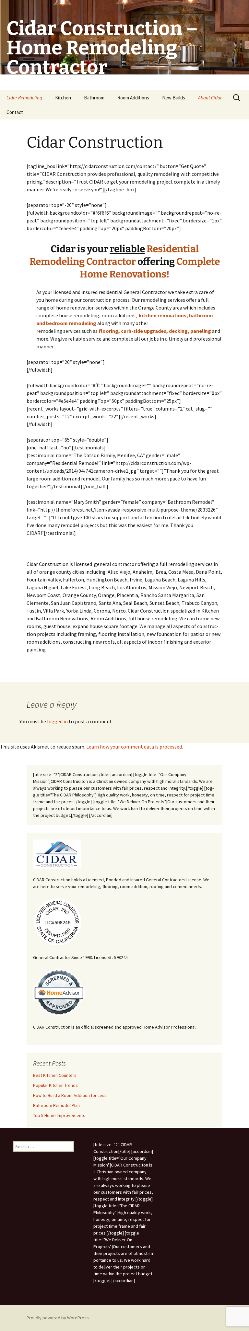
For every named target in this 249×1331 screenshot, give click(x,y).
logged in (57, 721)
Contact (14, 112)
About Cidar (210, 98)
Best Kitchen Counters (55, 1075)
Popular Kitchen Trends (55, 1085)
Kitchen (63, 98)
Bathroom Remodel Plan (56, 1105)
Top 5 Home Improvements (59, 1115)
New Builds (173, 98)
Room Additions (133, 98)
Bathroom (94, 98)
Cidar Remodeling (24, 98)
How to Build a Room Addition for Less (70, 1095)
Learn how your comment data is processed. (134, 746)
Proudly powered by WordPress (58, 1318)
